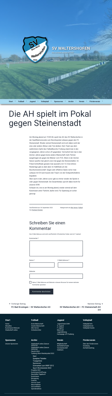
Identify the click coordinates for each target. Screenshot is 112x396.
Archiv (71, 101)
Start (11, 101)
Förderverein (95, 101)
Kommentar (34, 238)
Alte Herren (74, 207)
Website (32, 271)
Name (32, 260)
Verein (81, 101)
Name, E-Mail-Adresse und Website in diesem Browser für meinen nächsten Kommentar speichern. (55, 284)
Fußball (21, 101)
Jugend (32, 101)
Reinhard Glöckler (37, 210)
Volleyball (45, 101)
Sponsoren (58, 101)
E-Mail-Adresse (63, 260)
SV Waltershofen (71, 48)
